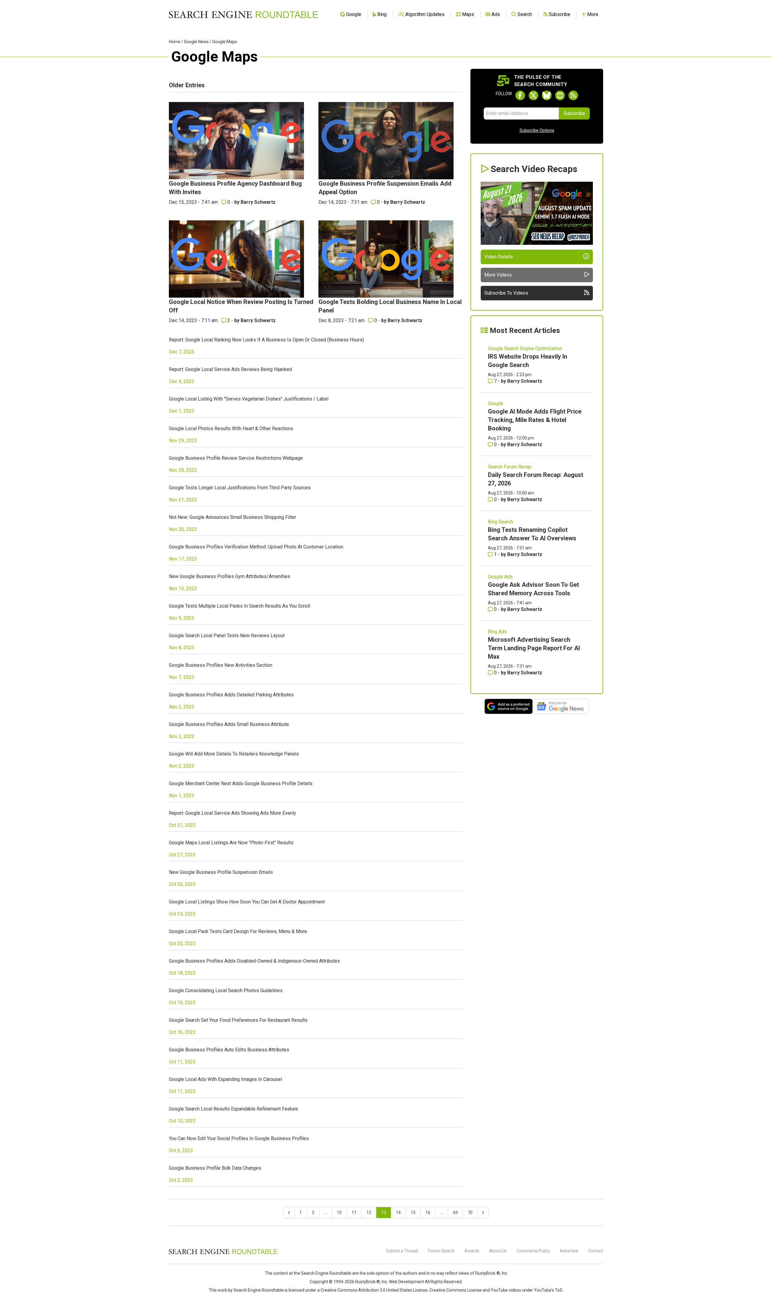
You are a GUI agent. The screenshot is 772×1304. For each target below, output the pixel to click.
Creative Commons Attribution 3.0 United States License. (375, 1290)
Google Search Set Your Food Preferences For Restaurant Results (238, 1020)
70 (470, 1212)
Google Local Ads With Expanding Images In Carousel (225, 1079)
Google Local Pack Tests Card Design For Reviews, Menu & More (238, 931)
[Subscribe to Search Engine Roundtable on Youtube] (560, 95)
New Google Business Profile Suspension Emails (221, 872)
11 (354, 1212)
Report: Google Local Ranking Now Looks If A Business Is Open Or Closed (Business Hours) (266, 340)
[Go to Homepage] (243, 14)
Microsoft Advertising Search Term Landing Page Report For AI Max (534, 648)
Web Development (406, 1281)
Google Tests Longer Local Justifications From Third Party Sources (240, 488)
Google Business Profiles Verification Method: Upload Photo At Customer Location (256, 547)
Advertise (569, 1250)
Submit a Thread (402, 1250)
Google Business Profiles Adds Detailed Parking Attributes (231, 695)
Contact (595, 1250)
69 (455, 1212)
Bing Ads (497, 631)
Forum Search (441, 1250)
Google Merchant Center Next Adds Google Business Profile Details (240, 783)
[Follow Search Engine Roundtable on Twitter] (533, 95)
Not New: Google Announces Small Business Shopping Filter (232, 517)
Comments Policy (533, 1250)
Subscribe (574, 113)
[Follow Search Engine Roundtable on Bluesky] (547, 95)
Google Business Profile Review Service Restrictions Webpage (236, 458)
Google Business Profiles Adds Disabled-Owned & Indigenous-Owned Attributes (254, 961)
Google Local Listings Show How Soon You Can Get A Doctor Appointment (247, 902)
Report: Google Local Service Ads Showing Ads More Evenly (232, 813)
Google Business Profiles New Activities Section (220, 665)
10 (339, 1212)
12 (368, 1212)
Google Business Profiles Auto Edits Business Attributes (229, 1050)
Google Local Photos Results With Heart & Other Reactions (231, 428)
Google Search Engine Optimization (525, 348)
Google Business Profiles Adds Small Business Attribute (229, 724)
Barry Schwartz (258, 202)
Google (495, 403)
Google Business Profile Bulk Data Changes (215, 1168)
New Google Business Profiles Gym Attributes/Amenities (229, 576)
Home (174, 41)
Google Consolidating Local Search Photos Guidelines (226, 990)
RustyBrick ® (367, 1281)
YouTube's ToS (548, 1290)
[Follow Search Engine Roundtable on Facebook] (520, 95)
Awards (471, 1250)
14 (398, 1212)
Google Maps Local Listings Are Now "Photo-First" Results (231, 842)
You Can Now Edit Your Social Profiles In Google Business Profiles (239, 1138)
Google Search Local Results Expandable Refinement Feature (233, 1109)
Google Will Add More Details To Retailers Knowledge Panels (234, 754)
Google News (196, 41)
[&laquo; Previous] (289, 1212)
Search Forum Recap (509, 467)
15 (413, 1212)
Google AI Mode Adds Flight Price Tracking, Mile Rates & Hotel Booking (534, 420)
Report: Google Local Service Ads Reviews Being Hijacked (230, 369)
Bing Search (500, 522)
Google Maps (224, 41)
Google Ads (500, 577)
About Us (498, 1250)
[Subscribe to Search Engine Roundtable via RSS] (573, 95)
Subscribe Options (537, 130)
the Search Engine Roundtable (323, 1273)
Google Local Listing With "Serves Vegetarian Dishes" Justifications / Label (248, 399)
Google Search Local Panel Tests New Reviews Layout (227, 635)
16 (428, 1212)
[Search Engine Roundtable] (223, 1253)
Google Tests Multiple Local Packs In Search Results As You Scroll (239, 606)
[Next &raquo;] (483, 1212)
